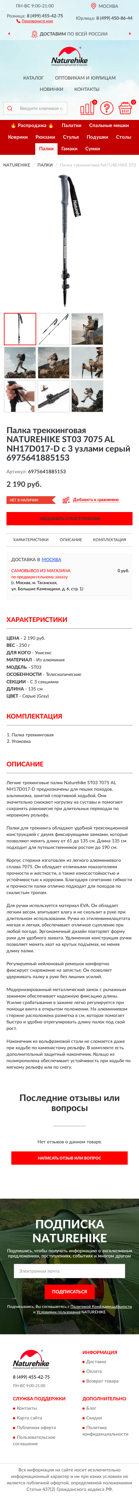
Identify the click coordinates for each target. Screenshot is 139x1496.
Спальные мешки (109, 125)
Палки (46, 148)
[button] (34, 21)
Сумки (92, 148)
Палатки (71, 125)
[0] (125, 108)
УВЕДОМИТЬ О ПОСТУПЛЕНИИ (69, 519)
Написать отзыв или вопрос (69, 1158)
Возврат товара (102, 1381)
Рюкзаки (45, 137)
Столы (123, 137)
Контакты (87, 89)
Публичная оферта (36, 1428)
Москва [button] (51, 560)
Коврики (18, 137)
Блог (91, 1408)
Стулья (71, 137)
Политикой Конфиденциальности (101, 1307)
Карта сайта (29, 1418)
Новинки (51, 89)
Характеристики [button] (30, 540)
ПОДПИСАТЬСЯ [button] (69, 1292)
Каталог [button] (33, 78)
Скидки (94, 1418)
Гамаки (69, 148)
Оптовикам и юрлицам (85, 78)
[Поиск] (9, 108)
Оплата (94, 1372)
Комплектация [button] (109, 540)
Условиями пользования (58, 1312)
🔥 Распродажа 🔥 (32, 125)
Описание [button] (71, 540)
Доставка (96, 1362)
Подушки (97, 137)
